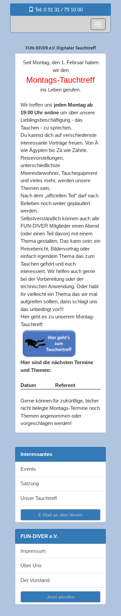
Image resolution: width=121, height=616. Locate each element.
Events (28, 469)
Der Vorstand (35, 580)
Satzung (30, 483)
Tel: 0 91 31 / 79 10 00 (58, 9)
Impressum (33, 551)
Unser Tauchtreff (39, 498)
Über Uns (31, 565)
